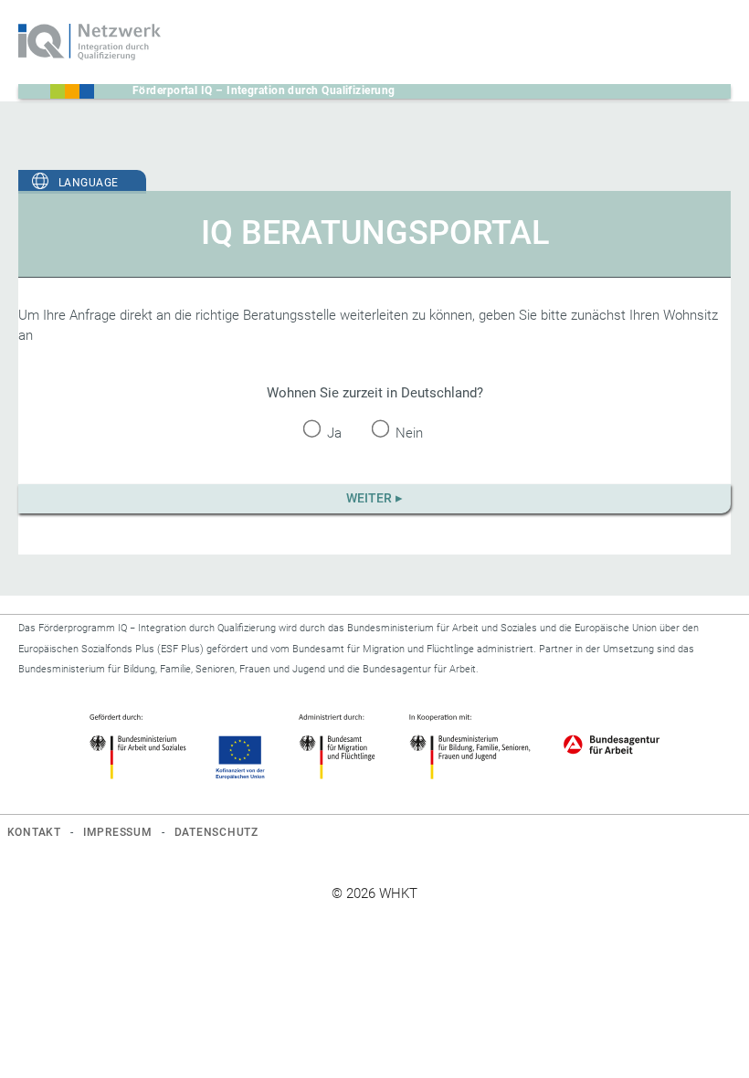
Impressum (118, 832)
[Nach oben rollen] (710, 1039)
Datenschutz (216, 832)
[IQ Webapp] (89, 42)
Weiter (369, 498)
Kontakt (34, 832)
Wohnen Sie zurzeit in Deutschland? (375, 393)
